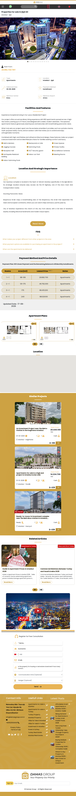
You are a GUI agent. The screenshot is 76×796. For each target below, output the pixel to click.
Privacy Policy (15, 727)
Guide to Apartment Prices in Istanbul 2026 (18, 570)
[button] (28, 62)
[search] (35, 6)
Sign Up (10, 783)
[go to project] (58, 443)
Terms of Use (16, 730)
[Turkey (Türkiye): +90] (16, 654)
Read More (38, 223)
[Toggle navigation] (2, 6)
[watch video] (38, 611)
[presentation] (35, 344)
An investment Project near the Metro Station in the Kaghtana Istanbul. (31, 429)
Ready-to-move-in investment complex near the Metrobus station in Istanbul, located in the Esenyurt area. (32, 517)
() (50, 271)
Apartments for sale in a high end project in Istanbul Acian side (30, 474)
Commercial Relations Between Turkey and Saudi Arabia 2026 (56, 570)
